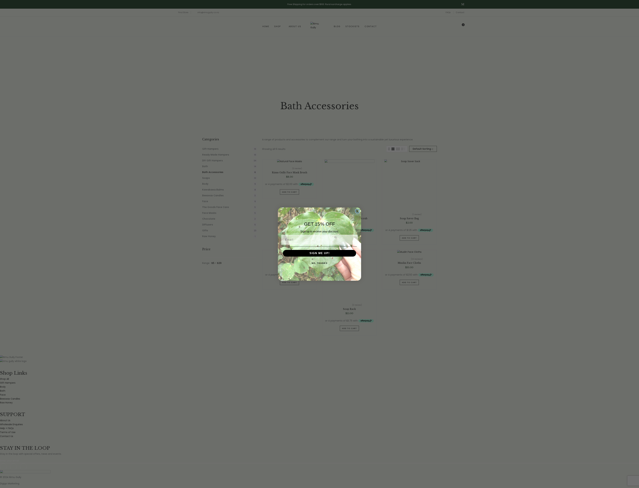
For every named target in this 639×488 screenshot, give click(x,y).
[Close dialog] (357, 211)
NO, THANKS (319, 263)
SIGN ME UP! (320, 253)
